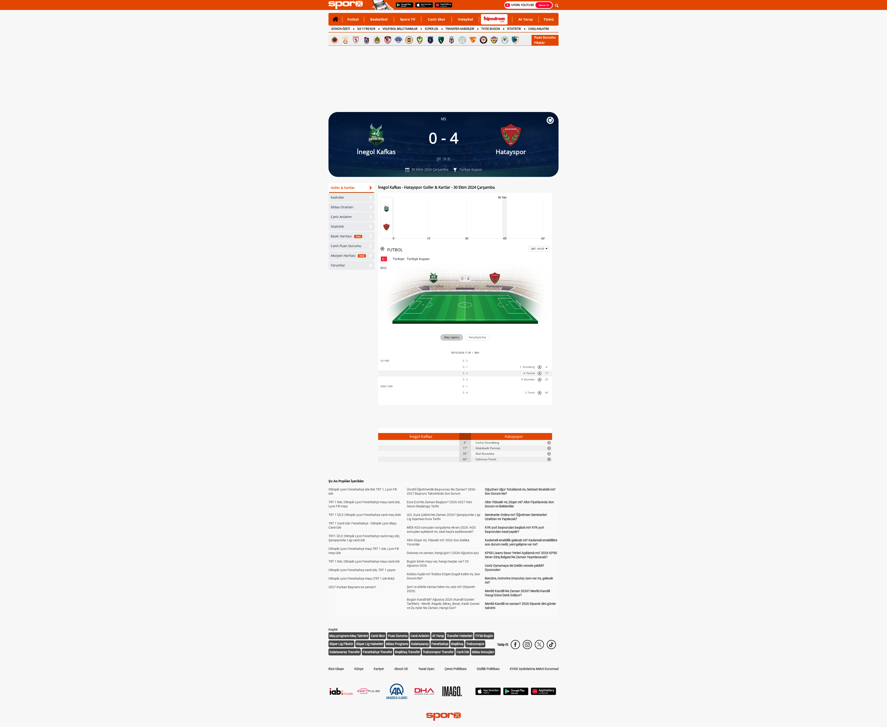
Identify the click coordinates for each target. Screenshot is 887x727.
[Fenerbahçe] (409, 40)
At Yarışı (525, 19)
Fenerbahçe (439, 644)
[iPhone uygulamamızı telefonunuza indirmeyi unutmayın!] (422, 7)
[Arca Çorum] (483, 40)
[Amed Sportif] (420, 40)
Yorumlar (338, 265)
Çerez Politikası (455, 669)
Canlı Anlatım (341, 217)
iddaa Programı (397, 644)
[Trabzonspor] (367, 40)
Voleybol (465, 19)
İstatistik (337, 226)
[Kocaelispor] (441, 40)
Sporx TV (407, 19)
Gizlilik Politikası (488, 669)
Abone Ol (544, 5)
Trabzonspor (475, 644)
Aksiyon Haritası (348, 255)
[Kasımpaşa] (398, 40)
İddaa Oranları (342, 207)
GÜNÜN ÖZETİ (340, 29)
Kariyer (379, 669)
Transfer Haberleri (459, 636)
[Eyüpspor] (494, 40)
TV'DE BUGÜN (490, 29)
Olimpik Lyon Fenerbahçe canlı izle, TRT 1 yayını (361, 570)
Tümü (549, 19)
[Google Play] (516, 694)
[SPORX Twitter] (539, 644)
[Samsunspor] (356, 40)
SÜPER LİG (431, 29)
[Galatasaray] (345, 40)
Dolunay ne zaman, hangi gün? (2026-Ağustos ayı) (443, 553)
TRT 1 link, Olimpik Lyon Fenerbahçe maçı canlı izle (364, 561)
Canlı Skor (436, 19)
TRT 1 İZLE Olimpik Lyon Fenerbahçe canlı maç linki (364, 515)
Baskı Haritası (346, 236)
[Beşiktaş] (452, 40)
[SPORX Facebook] (515, 644)
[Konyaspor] (505, 40)
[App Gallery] (543, 694)
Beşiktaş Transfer (407, 652)
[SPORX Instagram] (527, 644)
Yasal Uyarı (426, 669)
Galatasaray (420, 644)
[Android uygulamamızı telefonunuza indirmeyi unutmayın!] (403, 7)
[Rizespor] (462, 40)
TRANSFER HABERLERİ (460, 29)
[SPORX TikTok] (551, 644)
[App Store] (488, 694)
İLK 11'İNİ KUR (366, 29)
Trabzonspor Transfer (438, 652)
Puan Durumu (545, 37)
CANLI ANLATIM (538, 29)
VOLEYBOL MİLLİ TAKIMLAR (400, 29)
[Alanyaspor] (377, 40)
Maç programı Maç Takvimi (348, 636)
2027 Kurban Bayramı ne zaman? (352, 587)
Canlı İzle (462, 652)
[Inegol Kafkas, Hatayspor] (386, 218)
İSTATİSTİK (514, 29)
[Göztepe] (473, 40)
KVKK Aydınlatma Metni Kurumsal (534, 669)
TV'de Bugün (484, 636)
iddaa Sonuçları (483, 652)
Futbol (353, 19)
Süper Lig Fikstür (341, 644)
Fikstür (539, 43)
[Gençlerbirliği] (335, 40)
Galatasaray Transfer (344, 652)
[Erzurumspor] (515, 40)
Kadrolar (337, 197)
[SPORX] (443, 716)
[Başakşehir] (430, 40)
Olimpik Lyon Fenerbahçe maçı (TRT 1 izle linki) (361, 578)
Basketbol (379, 19)
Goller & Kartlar (343, 187)
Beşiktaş (457, 644)
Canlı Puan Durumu (346, 246)
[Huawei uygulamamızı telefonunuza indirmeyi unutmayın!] (442, 7)
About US (401, 669)
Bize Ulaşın (336, 669)
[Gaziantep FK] (388, 40)
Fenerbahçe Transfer (377, 652)
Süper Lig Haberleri (369, 644)
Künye (358, 669)
